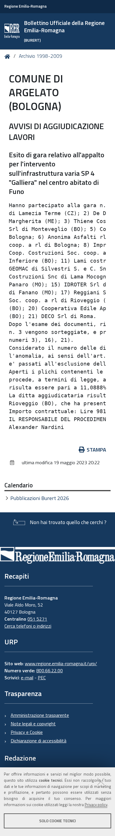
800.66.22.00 (49, 670)
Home (8, 56)
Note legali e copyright (33, 723)
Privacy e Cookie (27, 732)
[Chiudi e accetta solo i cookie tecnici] (101, 781)
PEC (42, 677)
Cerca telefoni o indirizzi (27, 625)
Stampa (96, 450)
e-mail (27, 677)
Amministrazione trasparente (40, 715)
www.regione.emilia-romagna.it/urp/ (61, 663)
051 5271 (37, 618)
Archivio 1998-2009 (40, 56)
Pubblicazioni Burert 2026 (39, 498)
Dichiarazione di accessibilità (38, 740)
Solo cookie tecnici (57, 821)
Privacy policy (96, 805)
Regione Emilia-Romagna (25, 6)
